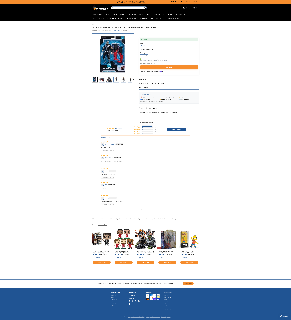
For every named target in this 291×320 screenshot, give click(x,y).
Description (142, 79)
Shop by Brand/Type (114, 18)
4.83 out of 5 (118, 128)
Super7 (148, 14)
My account (114, 305)
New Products (97, 14)
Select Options (101, 262)
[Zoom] (113, 54)
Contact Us (160, 18)
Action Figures (167, 297)
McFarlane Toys (159, 14)
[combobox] (129, 7)
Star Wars (170, 14)
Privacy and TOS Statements (153, 317)
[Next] (133, 80)
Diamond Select (162, 256)
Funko (122, 14)
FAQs (112, 297)
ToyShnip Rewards (173, 18)
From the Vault (181, 14)
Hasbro (138, 256)
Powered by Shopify (166, 317)
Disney (165, 305)
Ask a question (143, 87)
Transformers (131, 14)
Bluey (165, 303)
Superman (174, 112)
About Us (113, 295)
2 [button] (143, 209)
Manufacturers (98, 18)
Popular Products (111, 14)
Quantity (142, 53)
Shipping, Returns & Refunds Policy (136, 317)
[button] (117, 30)
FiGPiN (141, 14)
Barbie (165, 299)
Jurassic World (167, 309)
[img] (104, 142)
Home (93, 24)
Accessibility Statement (117, 303)
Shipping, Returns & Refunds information (152, 83)
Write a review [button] (176, 129)
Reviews (113, 301)
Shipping (142, 63)
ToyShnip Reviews (131, 18)
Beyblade (166, 301)
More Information (146, 18)
